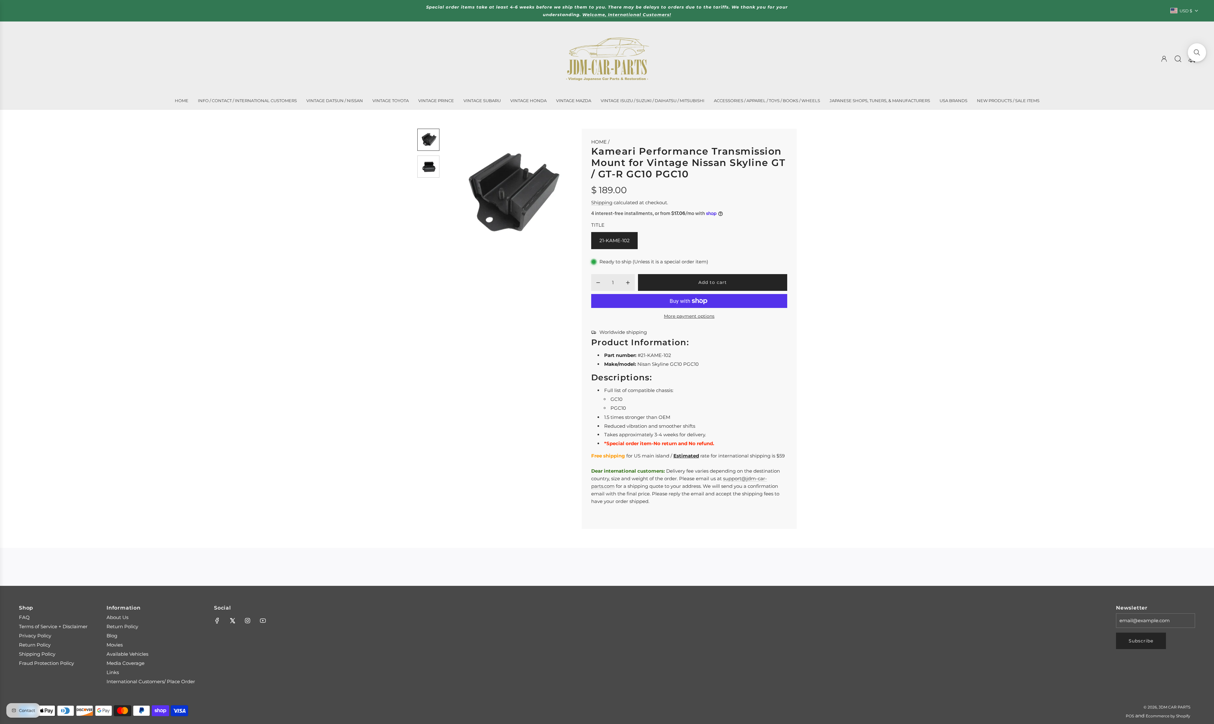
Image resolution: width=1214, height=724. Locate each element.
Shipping (601, 202)
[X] (232, 621)
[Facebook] (217, 621)
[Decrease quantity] (598, 283)
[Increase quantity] (628, 283)
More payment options (689, 316)
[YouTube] (263, 621)
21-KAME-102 (614, 240)
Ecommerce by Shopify (1168, 716)
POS (1130, 716)
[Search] (1178, 59)
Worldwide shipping (623, 332)
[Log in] (1164, 59)
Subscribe (1141, 641)
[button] (459, 194)
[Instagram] (247, 621)
